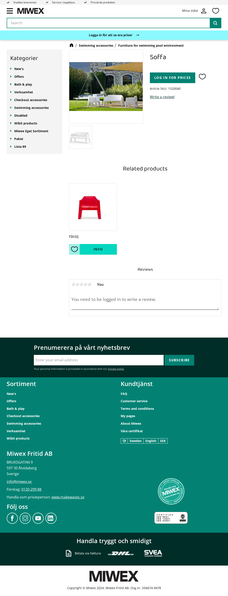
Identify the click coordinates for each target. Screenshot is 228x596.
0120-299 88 (31, 489)
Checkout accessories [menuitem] (30, 100)
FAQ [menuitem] (124, 394)
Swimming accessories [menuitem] (31, 108)
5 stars (90, 284)
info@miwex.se (19, 481)
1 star (73, 284)
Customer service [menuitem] (134, 401)
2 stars (77, 284)
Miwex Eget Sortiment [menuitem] (31, 131)
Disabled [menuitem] (20, 115)
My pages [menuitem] (128, 416)
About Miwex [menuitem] (131, 423)
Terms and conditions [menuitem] (137, 408)
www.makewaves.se (67, 497)
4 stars (85, 284)
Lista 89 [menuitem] (20, 146)
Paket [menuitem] (18, 139)
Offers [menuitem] (19, 76)
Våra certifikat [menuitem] (132, 431)
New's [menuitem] (19, 69)
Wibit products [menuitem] (25, 123)
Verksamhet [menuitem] (23, 92)
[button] (9, 10)
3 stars (81, 284)
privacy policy (116, 368)
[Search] (215, 23)
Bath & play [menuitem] (23, 84)
